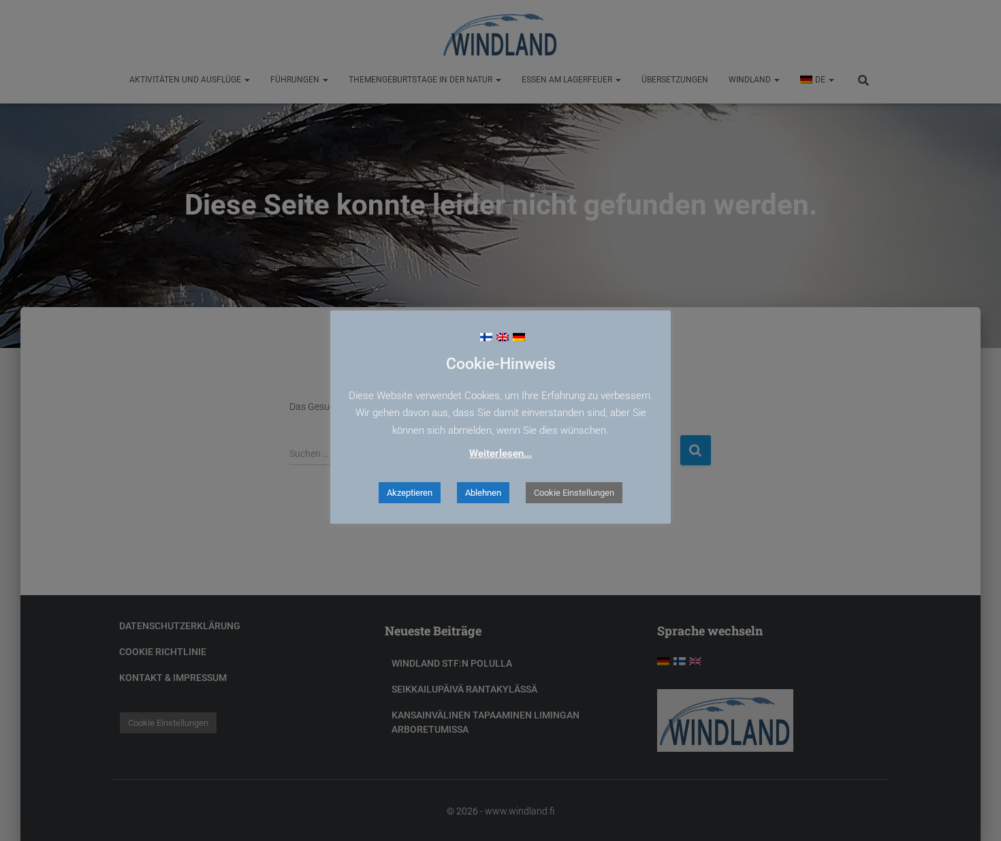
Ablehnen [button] (483, 493)
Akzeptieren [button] (409, 493)
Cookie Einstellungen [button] (574, 493)
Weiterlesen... (500, 453)
